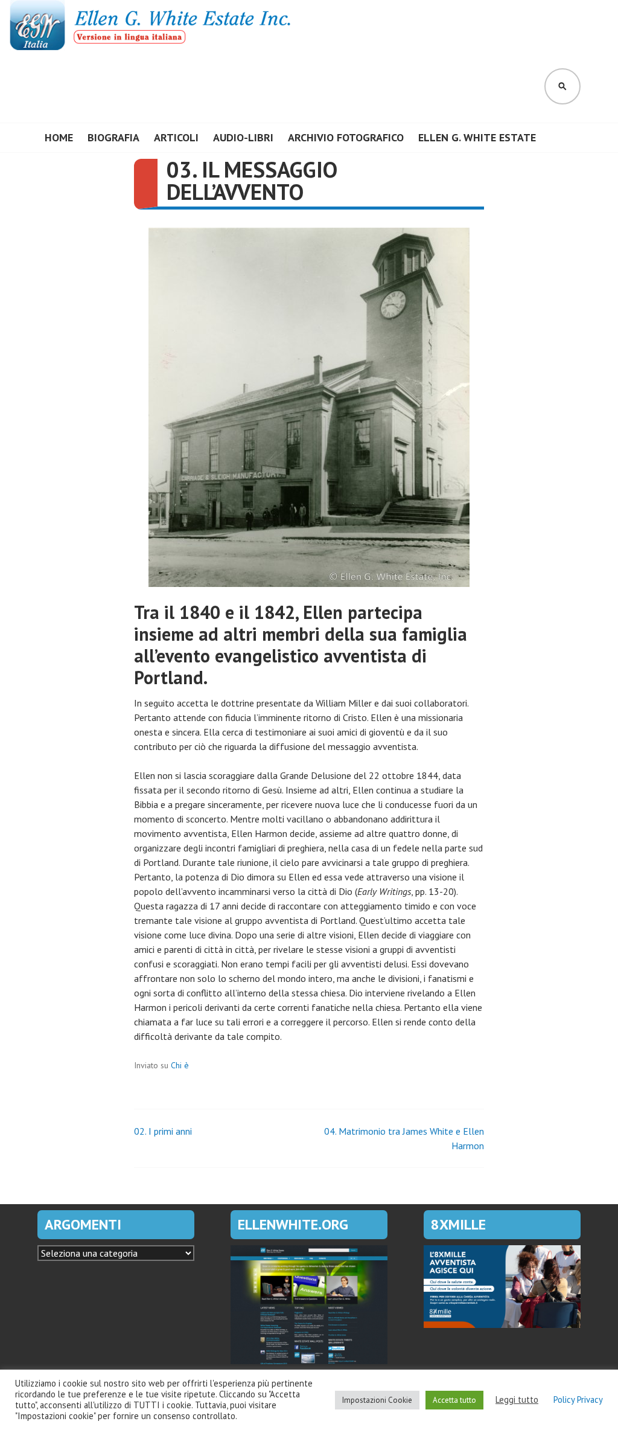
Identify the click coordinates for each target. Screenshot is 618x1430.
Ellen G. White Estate (477, 137)
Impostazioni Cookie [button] (377, 1400)
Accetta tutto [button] (454, 1400)
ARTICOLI (176, 137)
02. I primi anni (163, 1131)
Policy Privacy (578, 1399)
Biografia (113, 137)
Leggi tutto (516, 1399)
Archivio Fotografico (346, 137)
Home (59, 137)
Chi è (180, 1065)
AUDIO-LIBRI (243, 137)
